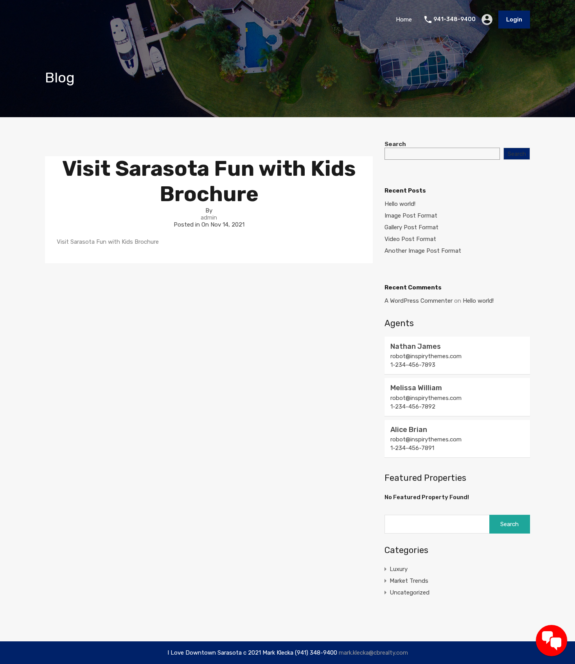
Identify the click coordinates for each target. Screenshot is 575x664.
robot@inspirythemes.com (426, 356)
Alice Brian (408, 429)
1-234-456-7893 (412, 364)
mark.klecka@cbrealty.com (373, 652)
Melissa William (416, 388)
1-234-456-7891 (412, 448)
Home (404, 19)
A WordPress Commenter (419, 300)
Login (514, 19)
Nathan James (415, 346)
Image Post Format (411, 215)
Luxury (399, 569)
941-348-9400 (454, 19)
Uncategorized (409, 592)
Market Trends (409, 580)
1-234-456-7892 (412, 406)
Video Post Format (410, 239)
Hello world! (400, 203)
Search (395, 144)
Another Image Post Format (423, 250)
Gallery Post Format (411, 227)
